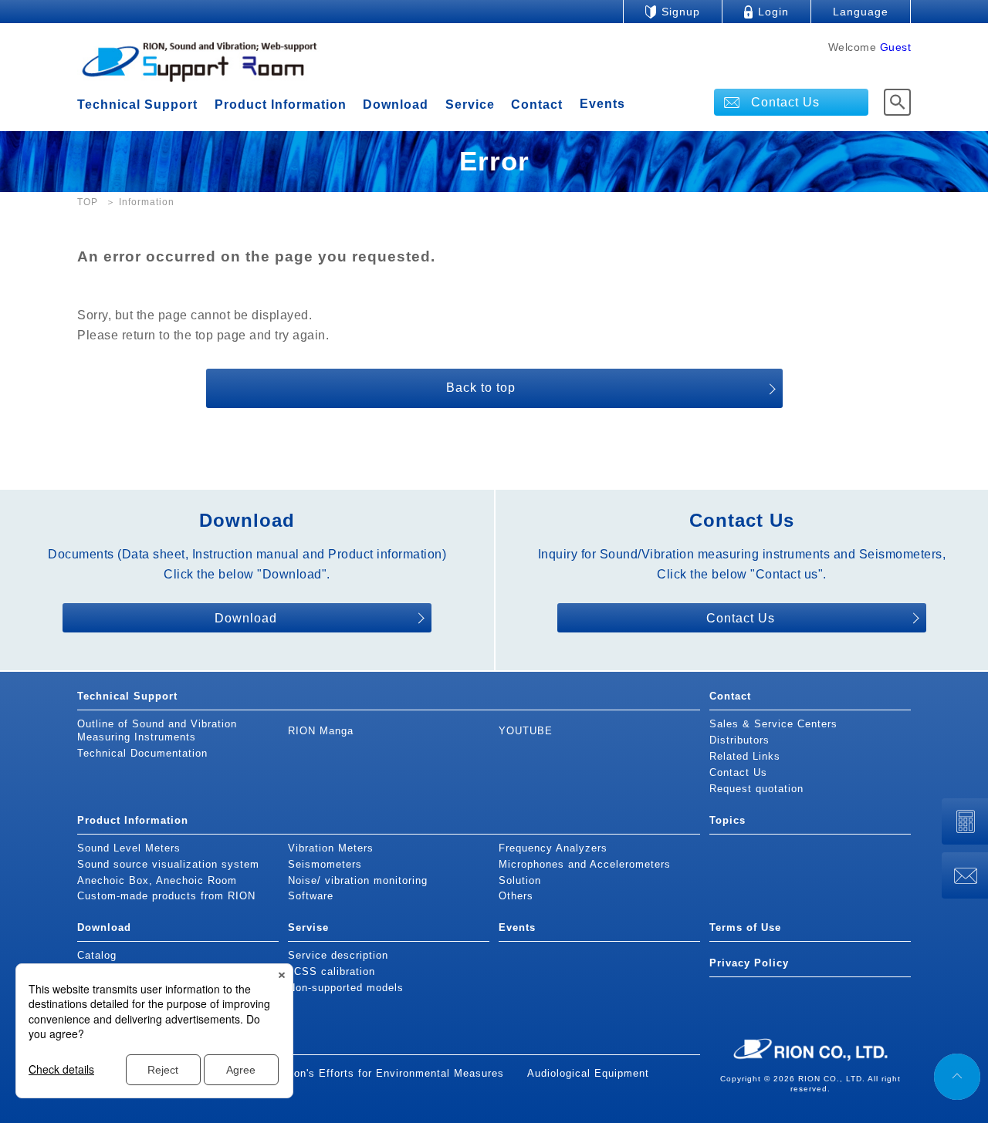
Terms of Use (745, 927)
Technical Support (137, 104)
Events (602, 104)
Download (395, 104)
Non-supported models (346, 987)
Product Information (281, 104)
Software (310, 896)
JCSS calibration (331, 971)
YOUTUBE (526, 731)
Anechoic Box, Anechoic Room (157, 880)
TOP (87, 202)
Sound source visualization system (168, 864)
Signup (680, 11)
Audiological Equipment (588, 1073)
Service (470, 104)
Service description (338, 955)
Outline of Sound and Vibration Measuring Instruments (157, 730)
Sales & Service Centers (773, 724)
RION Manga (321, 731)
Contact (537, 104)
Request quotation (756, 788)
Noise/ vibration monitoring (358, 880)
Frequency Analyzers (553, 848)
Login (773, 11)
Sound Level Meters (129, 848)
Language (860, 11)
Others (516, 896)
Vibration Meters (331, 848)
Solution (520, 880)
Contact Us (785, 102)
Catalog (97, 955)
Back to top (481, 387)
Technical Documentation (142, 753)
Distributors (739, 740)
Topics (727, 820)
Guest (896, 47)
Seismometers (325, 864)
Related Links (744, 756)
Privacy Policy (749, 963)
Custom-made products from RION (166, 896)
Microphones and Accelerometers (585, 864)
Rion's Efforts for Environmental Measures (393, 1073)
